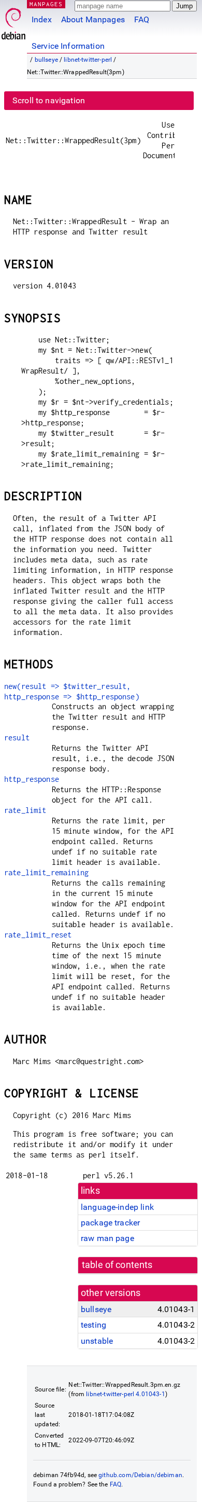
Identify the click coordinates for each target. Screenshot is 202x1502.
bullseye (46, 59)
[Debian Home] (13, 21)
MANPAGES (46, 4)
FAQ (141, 19)
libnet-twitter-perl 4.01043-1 (125, 1394)
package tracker (110, 1223)
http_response (31, 779)
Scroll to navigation (48, 100)
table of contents (117, 1265)
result (17, 737)
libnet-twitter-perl (88, 59)
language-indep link (117, 1207)
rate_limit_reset (37, 934)
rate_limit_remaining (46, 872)
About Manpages (93, 19)
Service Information (68, 46)
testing (93, 1325)
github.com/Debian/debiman (140, 1475)
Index (42, 19)
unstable (97, 1341)
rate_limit (25, 810)
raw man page (107, 1238)
